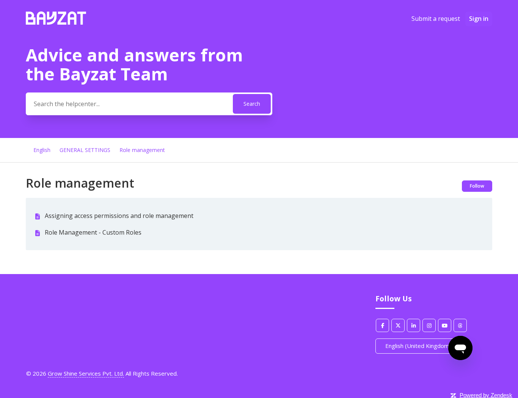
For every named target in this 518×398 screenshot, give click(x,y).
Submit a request (435, 18)
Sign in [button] (478, 18)
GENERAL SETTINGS (85, 150)
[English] (56, 22)
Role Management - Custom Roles (93, 232)
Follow (477, 186)
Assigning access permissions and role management (119, 216)
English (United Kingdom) (418, 345)
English (41, 150)
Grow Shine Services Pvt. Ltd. (86, 373)
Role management (142, 150)
